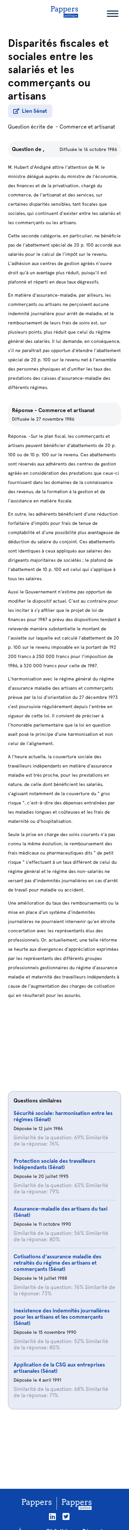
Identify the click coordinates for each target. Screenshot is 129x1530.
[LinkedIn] (52, 1517)
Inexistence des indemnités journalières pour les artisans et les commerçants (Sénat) (61, 1316)
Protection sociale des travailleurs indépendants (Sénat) (54, 1164)
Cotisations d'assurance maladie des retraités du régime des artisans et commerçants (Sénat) (57, 1262)
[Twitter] (66, 1517)
